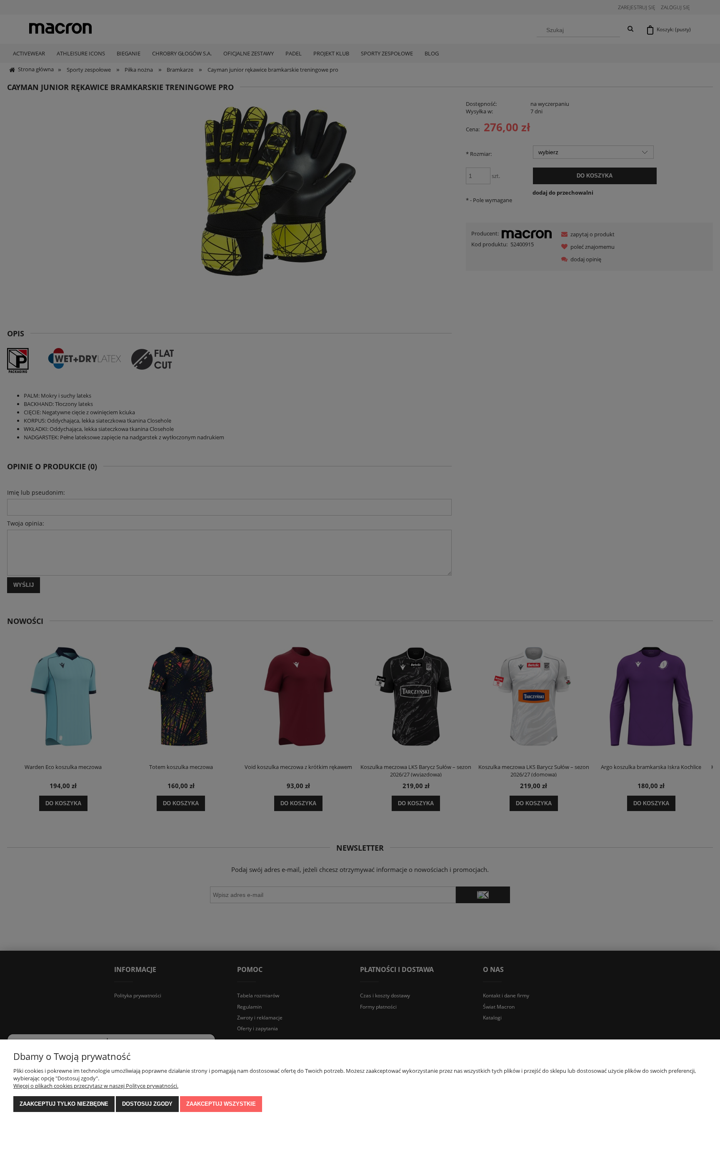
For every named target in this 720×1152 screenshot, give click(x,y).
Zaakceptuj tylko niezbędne (64, 1104)
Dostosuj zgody (147, 1104)
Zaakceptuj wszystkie (221, 1104)
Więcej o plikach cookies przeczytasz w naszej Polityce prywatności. (95, 1085)
